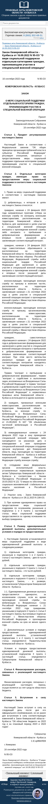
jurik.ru (42, 38)
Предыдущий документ (17, 773)
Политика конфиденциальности (24, 798)
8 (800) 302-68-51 (33, 35)
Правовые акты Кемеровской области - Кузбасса (23, 43)
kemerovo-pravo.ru (24, 801)
